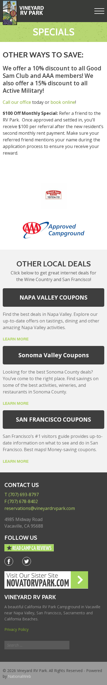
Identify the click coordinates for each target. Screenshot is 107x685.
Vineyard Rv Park (23, 13)
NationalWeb (19, 676)
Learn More (16, 339)
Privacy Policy (16, 629)
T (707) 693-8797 (21, 494)
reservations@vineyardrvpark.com (39, 508)
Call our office (17, 102)
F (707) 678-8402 (21, 501)
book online (62, 102)
